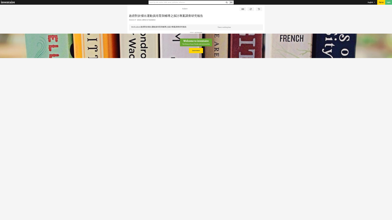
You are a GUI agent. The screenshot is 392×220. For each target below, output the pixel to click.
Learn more (196, 51)
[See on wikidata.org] (242, 9)
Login (388, 2)
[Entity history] (259, 9)
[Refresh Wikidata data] (251, 9)
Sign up (381, 2)
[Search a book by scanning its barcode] (231, 2)
